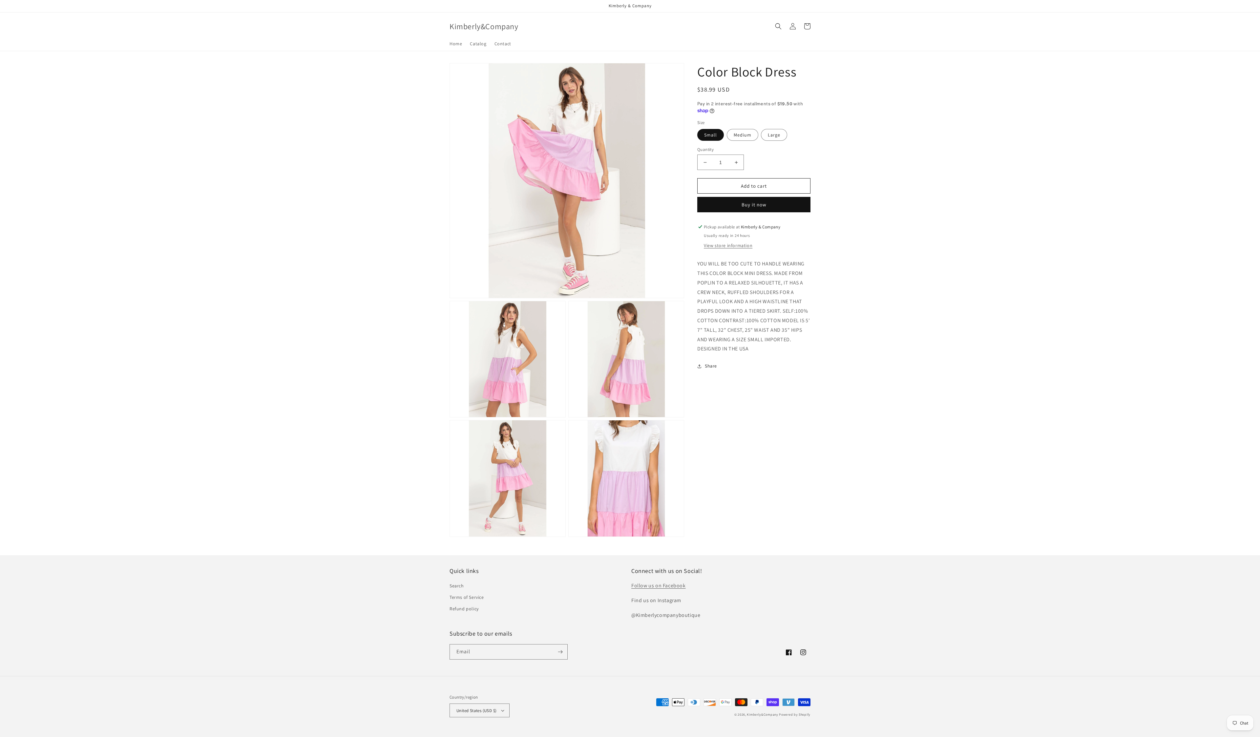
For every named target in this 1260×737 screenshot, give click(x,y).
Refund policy (464, 609)
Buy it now (754, 204)
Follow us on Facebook (658, 585)
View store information (728, 245)
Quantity (705, 149)
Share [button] (711, 366)
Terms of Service (467, 597)
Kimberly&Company (762, 714)
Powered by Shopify (794, 714)
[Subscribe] (560, 652)
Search (457, 586)
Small (710, 135)
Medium (742, 135)
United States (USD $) (476, 710)
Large (774, 135)
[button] (778, 26)
